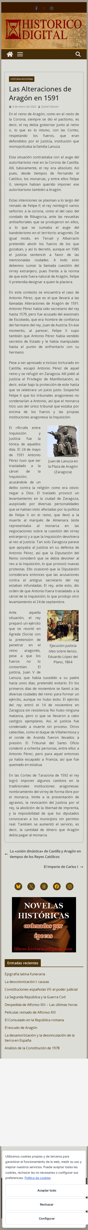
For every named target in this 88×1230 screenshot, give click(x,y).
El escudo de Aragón (21, 1027)
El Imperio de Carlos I (61, 866)
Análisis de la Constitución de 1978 (32, 1048)
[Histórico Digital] (10, 54)
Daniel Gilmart (50, 106)
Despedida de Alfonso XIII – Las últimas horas (41, 1004)
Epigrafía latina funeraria (25, 974)
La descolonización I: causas (27, 981)
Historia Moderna (22, 79)
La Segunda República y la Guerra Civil (35, 997)
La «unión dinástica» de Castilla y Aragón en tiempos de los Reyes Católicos (45, 854)
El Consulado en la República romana (34, 1020)
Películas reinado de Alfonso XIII (30, 1012)
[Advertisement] (44, 1102)
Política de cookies (38, 1178)
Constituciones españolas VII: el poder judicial (41, 989)
